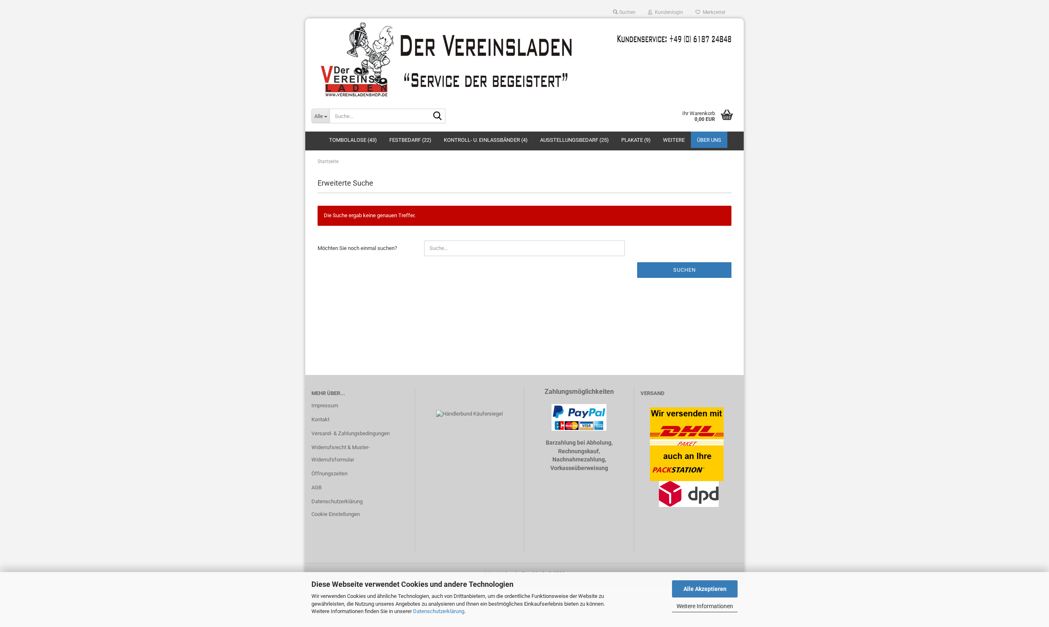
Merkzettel (712, 12)
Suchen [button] (627, 12)
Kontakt (320, 419)
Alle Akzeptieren (705, 589)
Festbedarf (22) (410, 140)
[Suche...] (437, 116)
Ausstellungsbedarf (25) (574, 140)
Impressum (324, 405)
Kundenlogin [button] (667, 12)
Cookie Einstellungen (335, 514)
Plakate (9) (636, 140)
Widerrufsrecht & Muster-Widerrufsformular (340, 453)
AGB (316, 487)
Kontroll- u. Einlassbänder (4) (486, 140)
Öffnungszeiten (329, 473)
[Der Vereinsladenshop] (524, 59)
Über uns (709, 140)
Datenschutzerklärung (438, 611)
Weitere (674, 140)
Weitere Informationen (705, 606)
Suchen (684, 270)
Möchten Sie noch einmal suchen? (357, 248)
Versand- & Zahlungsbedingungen (350, 433)
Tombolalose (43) (353, 140)
